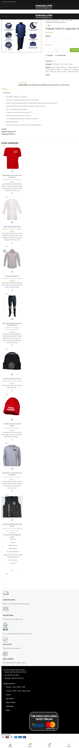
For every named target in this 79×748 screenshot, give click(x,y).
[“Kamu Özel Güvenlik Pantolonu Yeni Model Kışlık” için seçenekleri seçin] (6, 349)
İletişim (8, 710)
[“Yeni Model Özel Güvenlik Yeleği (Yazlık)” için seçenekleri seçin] (6, 574)
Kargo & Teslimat (11, 702)
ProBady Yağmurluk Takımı (53, 69)
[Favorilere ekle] (12, 193)
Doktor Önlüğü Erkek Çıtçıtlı (12, 226)
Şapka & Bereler (15, 428)
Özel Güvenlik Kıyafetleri (15, 278)
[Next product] (50, 25)
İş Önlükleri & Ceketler (15, 229)
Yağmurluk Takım (62, 71)
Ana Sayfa (48, 20)
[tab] (22, 85)
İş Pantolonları (15, 327)
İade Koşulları (10, 698)
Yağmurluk (53, 71)
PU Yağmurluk (66, 69)
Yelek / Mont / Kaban (67, 20)
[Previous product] (46, 25)
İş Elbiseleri (56, 20)
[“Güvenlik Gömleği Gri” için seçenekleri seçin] (6, 293)
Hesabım (8, 695)
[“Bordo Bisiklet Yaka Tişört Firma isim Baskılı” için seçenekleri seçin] (6, 197)
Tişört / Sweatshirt (15, 179)
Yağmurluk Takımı (73, 71)
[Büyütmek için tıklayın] (6, 49)
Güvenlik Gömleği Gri (12, 276)
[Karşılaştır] (12, 171)
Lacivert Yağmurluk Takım (58, 67)
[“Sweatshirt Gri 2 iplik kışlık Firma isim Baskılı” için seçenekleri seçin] (6, 494)
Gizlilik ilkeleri (9, 706)
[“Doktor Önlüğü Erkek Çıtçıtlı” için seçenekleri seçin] (6, 246)
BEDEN (48, 36)
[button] (6, 394)
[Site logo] (44, 6)
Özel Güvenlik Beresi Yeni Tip (12, 379)
